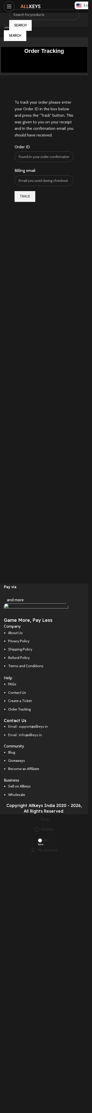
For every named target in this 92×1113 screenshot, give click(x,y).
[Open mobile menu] (9, 6)
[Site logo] (30, 6)
